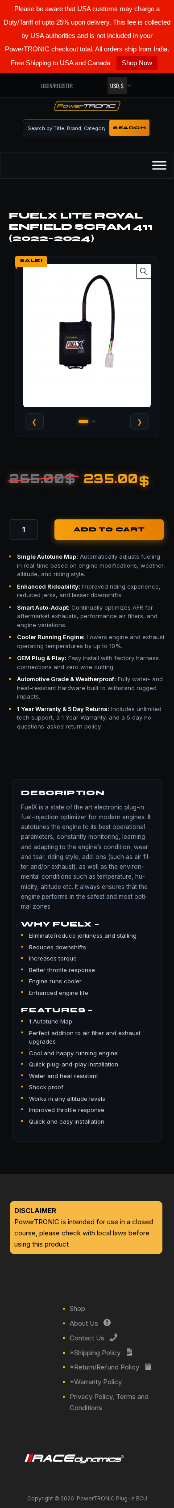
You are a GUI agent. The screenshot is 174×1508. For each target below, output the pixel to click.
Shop (77, 1308)
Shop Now (137, 63)
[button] (143, 271)
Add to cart (109, 529)
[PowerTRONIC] (87, 107)
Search (129, 128)
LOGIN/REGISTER (57, 85)
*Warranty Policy (96, 1381)
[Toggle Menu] (159, 165)
